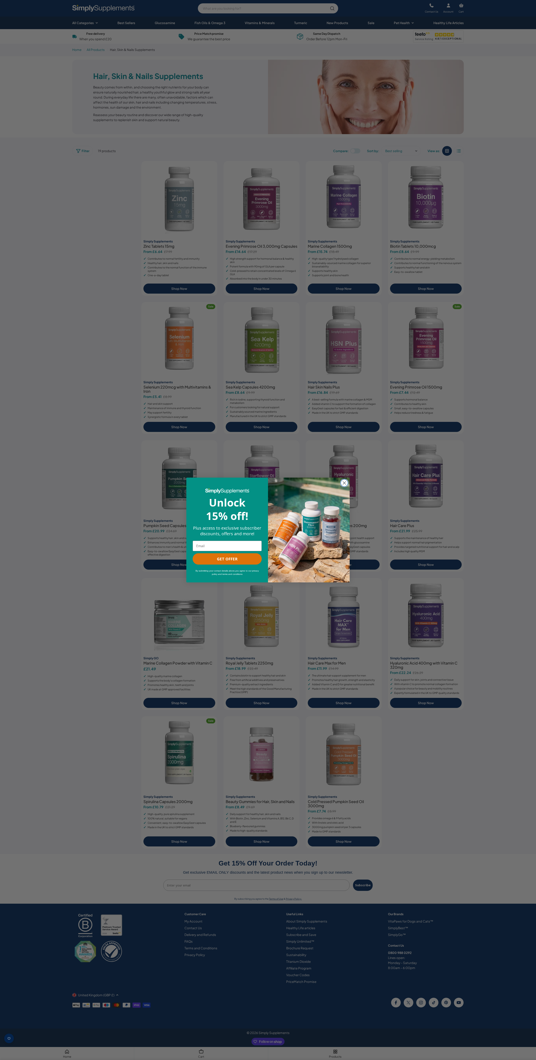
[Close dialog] (344, 483)
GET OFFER (227, 558)
